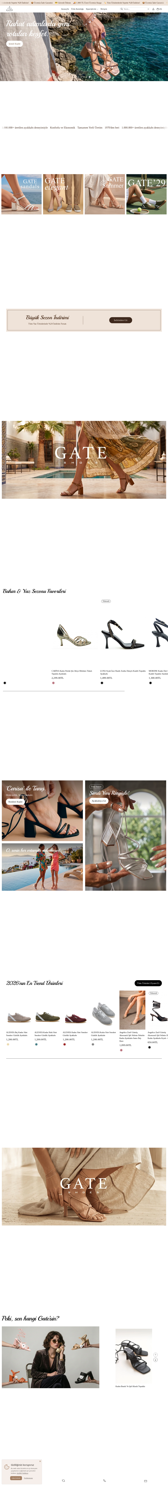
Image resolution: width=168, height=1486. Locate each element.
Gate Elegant (49, 217)
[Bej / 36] (8, 1044)
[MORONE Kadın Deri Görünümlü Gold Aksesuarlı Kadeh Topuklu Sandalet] (75, 633)
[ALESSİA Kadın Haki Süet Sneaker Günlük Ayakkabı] (48, 1010)
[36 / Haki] (36, 1044)
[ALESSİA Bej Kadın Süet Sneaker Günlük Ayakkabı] (19, 1010)
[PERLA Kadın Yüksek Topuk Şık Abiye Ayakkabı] (123, 633)
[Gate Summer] (105, 194)
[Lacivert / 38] (150, 683)
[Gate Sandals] (21, 194)
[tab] (78, 77)
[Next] (155, 1360)
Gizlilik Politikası (22, 1473)
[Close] (40, 1461)
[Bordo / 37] (64, 1044)
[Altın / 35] (121, 1050)
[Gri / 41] (93, 1044)
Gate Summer (91, 217)
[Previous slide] (2, 46)
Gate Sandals (7, 217)
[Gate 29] (146, 194)
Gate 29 (129, 217)
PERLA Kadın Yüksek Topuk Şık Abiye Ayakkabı (120, 671)
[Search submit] (148, 9)
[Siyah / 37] (102, 680)
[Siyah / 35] (5, 683)
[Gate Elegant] (63, 194)
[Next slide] (165, 46)
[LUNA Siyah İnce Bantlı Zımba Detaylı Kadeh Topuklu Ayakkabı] (26, 633)
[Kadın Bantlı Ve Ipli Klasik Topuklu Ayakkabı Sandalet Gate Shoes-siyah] (134, 1356)
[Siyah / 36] (53, 683)
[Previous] (155, 1355)
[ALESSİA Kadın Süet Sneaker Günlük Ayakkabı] (76, 1010)
